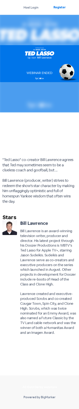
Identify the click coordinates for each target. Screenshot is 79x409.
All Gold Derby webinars (39, 387)
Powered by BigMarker (39, 397)
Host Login (30, 7)
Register (59, 7)
